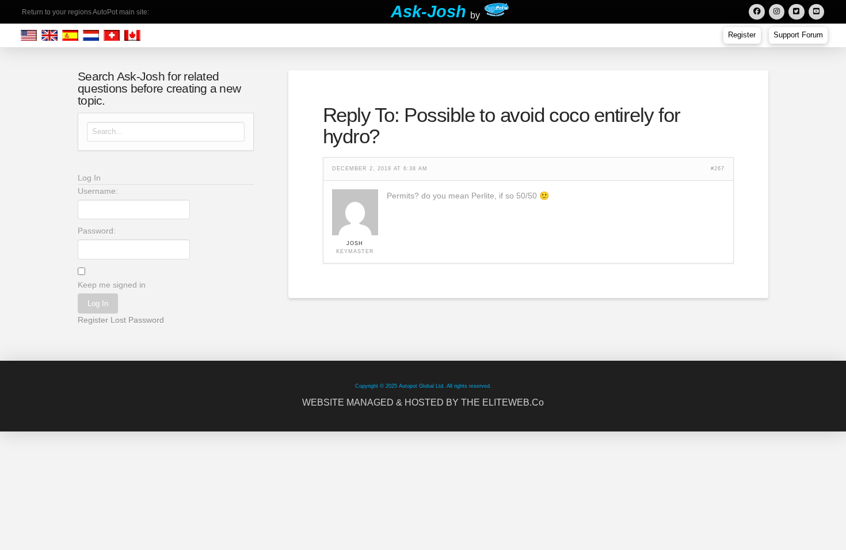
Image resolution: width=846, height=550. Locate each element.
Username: (98, 191)
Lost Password (137, 319)
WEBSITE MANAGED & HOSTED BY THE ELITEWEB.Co (423, 402)
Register (93, 319)
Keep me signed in (112, 284)
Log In (97, 303)
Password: (97, 230)
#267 (718, 168)
